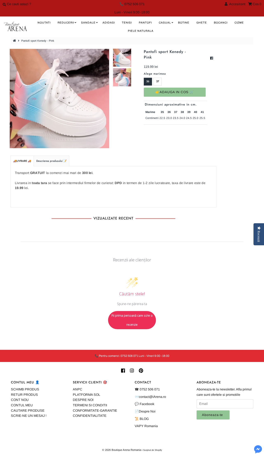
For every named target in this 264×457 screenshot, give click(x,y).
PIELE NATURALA (140, 30)
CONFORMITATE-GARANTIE (95, 410)
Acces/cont (236, 4)
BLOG (144, 419)
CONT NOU (20, 400)
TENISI (127, 22)
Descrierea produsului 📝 (51, 161)
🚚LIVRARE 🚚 (22, 161)
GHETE (201, 22)
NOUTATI (44, 22)
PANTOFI (145, 22)
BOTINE (183, 22)
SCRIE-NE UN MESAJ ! (28, 415)
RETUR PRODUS (24, 394)
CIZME (239, 22)
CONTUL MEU (22, 405)
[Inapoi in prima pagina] (15, 40)
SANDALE (88, 22)
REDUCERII (66, 22)
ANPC (77, 389)
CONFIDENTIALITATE (89, 415)
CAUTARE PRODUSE (28, 410)
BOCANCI (220, 22)
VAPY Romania (146, 426)
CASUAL (165, 22)
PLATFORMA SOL (86, 394)
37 (157, 81)
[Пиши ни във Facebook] (258, 452)
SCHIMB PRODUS (25, 389)
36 (147, 81)
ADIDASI (109, 22)
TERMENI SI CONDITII (90, 405)
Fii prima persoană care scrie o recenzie (132, 320)
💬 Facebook (144, 404)
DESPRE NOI (83, 400)
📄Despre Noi (145, 411)
